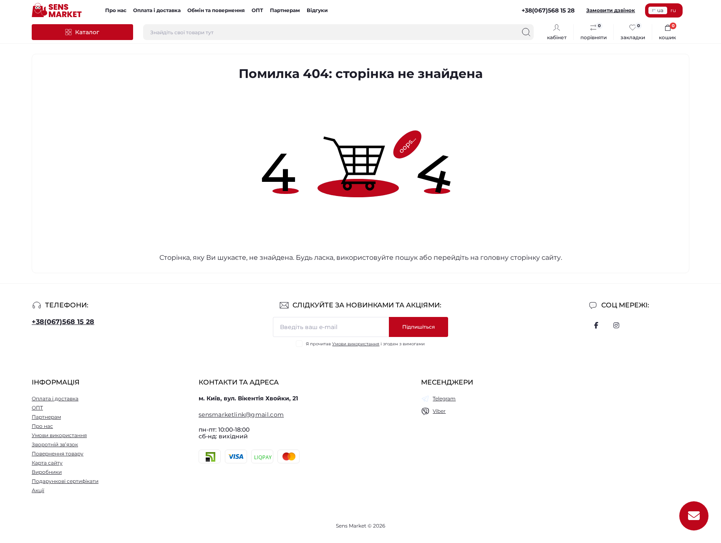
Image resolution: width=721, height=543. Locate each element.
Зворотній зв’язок (55, 444)
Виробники (47, 472)
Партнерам (285, 10)
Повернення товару (57, 453)
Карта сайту (47, 463)
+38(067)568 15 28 (63, 322)
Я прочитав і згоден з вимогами (365, 344)
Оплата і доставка (157, 10)
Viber (439, 411)
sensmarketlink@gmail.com (241, 414)
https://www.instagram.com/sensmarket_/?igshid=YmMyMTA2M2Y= (616, 325)
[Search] (526, 32)
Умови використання (355, 344)
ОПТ (257, 10)
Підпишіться (418, 327)
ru (673, 10)
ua (660, 10)
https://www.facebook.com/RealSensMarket (596, 325)
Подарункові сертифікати (65, 481)
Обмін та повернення (216, 10)
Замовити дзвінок (610, 10)
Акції (38, 490)
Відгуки (317, 10)
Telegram (444, 398)
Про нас (115, 10)
